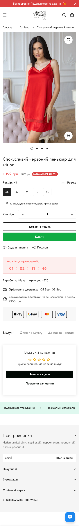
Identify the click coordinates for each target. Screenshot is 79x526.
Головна (7, 27)
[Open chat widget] (70, 517)
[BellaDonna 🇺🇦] (39, 15)
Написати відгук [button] (40, 374)
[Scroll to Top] (72, 506)
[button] (72, 15)
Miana (21, 280)
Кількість (9, 214)
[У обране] (68, 40)
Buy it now (39, 237)
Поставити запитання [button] (40, 383)
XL (47, 192)
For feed (24, 27)
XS (7, 192)
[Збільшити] (68, 136)
